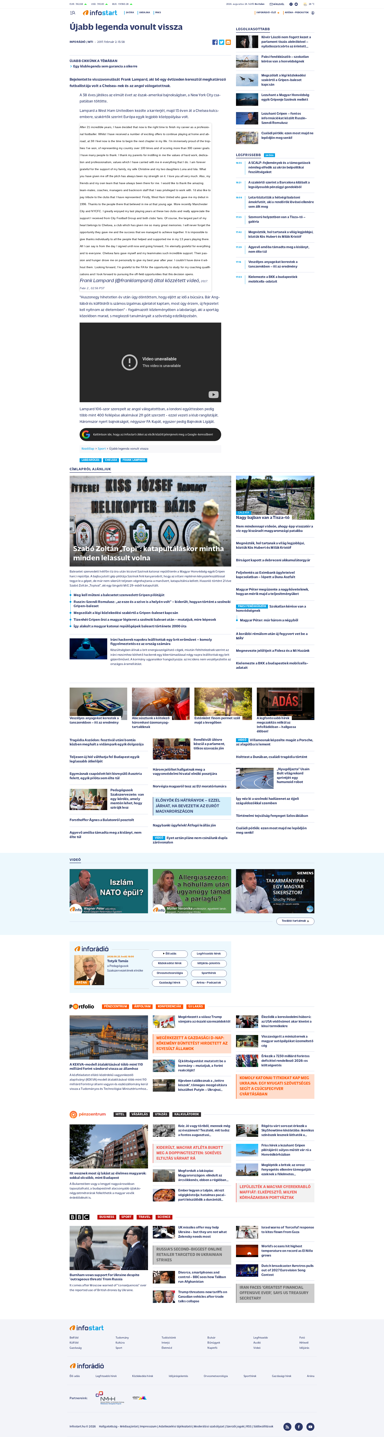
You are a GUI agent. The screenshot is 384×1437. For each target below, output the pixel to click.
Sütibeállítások (263, 1426)
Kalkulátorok (186, 1114)
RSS (248, 1426)
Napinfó (212, 1348)
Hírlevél (303, 1342)
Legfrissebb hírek (106, 1376)
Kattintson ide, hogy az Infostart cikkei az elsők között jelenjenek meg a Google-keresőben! (153, 434)
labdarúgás (91, 460)
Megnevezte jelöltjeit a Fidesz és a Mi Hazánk (272, 651)
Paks (158, 12)
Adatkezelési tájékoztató (175, 1426)
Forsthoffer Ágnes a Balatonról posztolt (102, 820)
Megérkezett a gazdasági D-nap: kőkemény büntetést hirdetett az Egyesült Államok (192, 1043)
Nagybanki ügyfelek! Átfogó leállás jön (184, 825)
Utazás (161, 1114)
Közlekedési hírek (142, 1376)
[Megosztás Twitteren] (222, 42)
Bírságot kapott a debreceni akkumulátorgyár (273, 560)
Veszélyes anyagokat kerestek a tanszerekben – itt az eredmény (94, 720)
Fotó (302, 1337)
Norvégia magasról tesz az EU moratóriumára (189, 786)
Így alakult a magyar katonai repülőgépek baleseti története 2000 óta (130, 626)
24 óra (130, 12)
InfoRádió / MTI (81, 42)
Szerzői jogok (235, 1426)
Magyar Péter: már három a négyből (269, 620)
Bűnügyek (213, 1342)
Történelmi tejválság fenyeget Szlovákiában (272, 816)
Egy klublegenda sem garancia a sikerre (105, 66)
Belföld (74, 1337)
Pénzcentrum (115, 1006)
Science (164, 1217)
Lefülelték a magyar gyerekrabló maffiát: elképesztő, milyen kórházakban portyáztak (275, 1192)
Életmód (167, 1348)
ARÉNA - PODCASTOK (297, 12)
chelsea (111, 460)
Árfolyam (142, 1006)
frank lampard (134, 460)
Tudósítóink (169, 1337)
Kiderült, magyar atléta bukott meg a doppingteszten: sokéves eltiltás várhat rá (189, 1153)
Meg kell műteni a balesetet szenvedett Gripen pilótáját (119, 595)
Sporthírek (250, 1376)
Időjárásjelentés (178, 1376)
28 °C (310, 4)
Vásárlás (140, 1114)
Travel (144, 1217)
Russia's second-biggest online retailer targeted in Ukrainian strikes (189, 1254)
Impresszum (148, 1426)
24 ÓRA (269, 155)
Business (106, 1217)
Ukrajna (144, 12)
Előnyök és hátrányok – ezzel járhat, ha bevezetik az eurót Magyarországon (188, 806)
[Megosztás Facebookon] (215, 42)
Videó (257, 1348)
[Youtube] (310, 1427)
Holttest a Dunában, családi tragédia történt (271, 757)
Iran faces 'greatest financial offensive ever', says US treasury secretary (274, 1293)
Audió (257, 1342)
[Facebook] (299, 1427)
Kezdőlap (88, 448)
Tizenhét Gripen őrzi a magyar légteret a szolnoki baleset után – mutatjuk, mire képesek (145, 620)
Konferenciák (169, 1006)
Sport (102, 448)
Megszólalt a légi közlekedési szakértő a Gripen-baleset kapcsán (126, 613)
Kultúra (120, 1342)
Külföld (74, 1342)
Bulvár (211, 1337)
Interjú (166, 1342)
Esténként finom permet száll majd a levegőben (217, 720)
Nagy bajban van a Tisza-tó (263, 517)
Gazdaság (76, 1348)
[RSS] (287, 1427)
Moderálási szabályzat (209, 1426)
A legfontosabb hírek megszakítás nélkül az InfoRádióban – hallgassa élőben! (276, 725)
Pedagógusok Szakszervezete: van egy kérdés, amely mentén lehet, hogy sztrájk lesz (127, 799)
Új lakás (195, 1006)
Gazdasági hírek (281, 1376)
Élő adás (171, 953)
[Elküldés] (228, 42)
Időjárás (304, 1348)
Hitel (120, 1114)
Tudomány (122, 1337)
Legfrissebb (260, 1337)
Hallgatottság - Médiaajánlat (118, 1426)
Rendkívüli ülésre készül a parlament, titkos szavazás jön (209, 744)
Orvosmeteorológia (216, 1376)
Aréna (310, 1376)
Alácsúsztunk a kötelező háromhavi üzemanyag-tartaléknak (151, 723)
